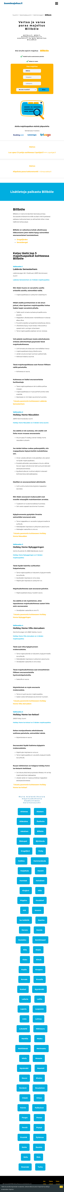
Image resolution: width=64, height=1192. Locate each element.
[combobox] (32, 71)
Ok (61, 1186)
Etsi (43, 89)
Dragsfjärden (22, 240)
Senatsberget (22, 242)
